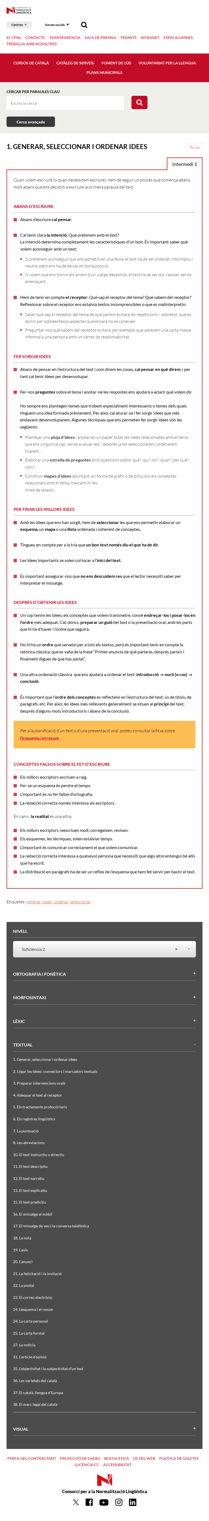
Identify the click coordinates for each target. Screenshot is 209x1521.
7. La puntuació (26, 1131)
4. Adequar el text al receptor (37, 1095)
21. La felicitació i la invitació (37, 1273)
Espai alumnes (178, 37)
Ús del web (144, 1458)
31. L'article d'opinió (30, 1357)
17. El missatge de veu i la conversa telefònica (51, 1226)
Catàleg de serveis (75, 63)
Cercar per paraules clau (33, 91)
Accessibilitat (117, 1464)
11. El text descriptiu (30, 1166)
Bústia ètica (116, 1458)
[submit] (139, 102)
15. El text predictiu (29, 1202)
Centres (17, 25)
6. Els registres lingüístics (34, 1119)
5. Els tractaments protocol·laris (40, 1107)
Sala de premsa (100, 37)
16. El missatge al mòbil (32, 1214)
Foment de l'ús (116, 63)
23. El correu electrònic (33, 1297)
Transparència (65, 37)
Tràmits (128, 37)
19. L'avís (20, 1250)
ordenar (61, 901)
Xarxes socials (55, 25)
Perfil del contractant (31, 1458)
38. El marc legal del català (35, 1404)
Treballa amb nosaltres (32, 43)
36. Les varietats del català (35, 1380)
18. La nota (22, 1238)
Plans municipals (104, 72)
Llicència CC (87, 1464)
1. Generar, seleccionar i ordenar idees (45, 1059)
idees (47, 901)
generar (33, 901)
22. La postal (23, 1285)
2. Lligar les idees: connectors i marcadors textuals (55, 1071)
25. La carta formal (29, 1333)
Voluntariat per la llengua (167, 63)
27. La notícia (24, 1345)
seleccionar (80, 901)
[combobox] (101, 949)
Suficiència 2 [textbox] (99, 949)
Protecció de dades (80, 1458)
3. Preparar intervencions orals (39, 1083)
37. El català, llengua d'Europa (38, 1392)
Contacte (35, 37)
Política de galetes (179, 1458)
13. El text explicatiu (30, 1190)
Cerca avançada (31, 122)
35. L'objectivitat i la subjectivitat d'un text (48, 1368)
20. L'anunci (23, 1261)
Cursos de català (31, 63)
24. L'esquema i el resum (33, 1309)
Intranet (150, 37)
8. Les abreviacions (29, 1142)
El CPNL (14, 37)
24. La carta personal (30, 1321)
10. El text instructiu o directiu (38, 1154)
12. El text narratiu (28, 1178)
